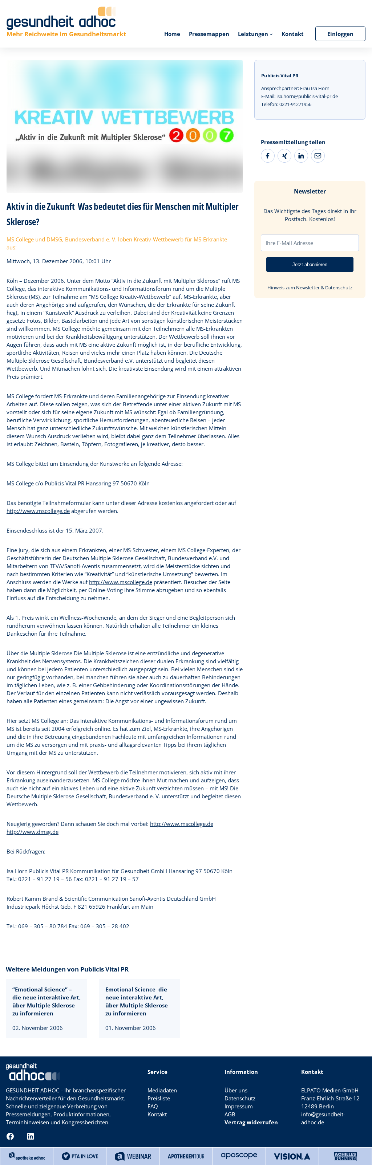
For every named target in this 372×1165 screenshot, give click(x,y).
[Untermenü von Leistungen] (271, 33)
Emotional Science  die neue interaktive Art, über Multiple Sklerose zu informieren (136, 1001)
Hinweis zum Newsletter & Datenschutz (309, 287)
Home (172, 33)
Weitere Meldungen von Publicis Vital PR (67, 969)
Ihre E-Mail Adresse (289, 243)
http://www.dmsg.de (32, 831)
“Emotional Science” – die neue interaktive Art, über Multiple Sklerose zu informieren (46, 1001)
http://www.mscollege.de (38, 510)
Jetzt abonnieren (309, 264)
